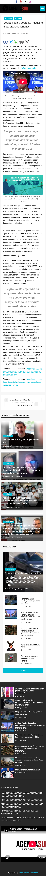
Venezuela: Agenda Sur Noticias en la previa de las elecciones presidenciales (29, 691)
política (18, 18)
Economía (8, 18)
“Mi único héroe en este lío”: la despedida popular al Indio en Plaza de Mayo (29, 760)
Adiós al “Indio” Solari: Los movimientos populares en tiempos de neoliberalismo (30, 615)
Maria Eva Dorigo (11, 589)
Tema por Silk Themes (28, 873)
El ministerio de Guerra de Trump (27, 769)
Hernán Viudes (8, 477)
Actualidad (9, 463)
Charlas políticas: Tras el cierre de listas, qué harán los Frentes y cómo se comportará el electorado (21, 470)
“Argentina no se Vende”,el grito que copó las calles (30, 601)
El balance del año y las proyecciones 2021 (21, 441)
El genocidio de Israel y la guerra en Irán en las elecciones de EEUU (29, 736)
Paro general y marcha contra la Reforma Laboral (29, 658)
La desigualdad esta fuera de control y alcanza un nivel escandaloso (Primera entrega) (22, 371)
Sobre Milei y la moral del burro (30, 646)
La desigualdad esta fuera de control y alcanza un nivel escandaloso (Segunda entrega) (22, 382)
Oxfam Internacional (30, 68)
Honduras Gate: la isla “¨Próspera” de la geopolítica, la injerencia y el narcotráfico (30, 631)
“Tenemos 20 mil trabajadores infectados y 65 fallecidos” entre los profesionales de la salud (20, 501)
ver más (23, 670)
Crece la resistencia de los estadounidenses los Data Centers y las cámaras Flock (23, 579)
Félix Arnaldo (11, 34)
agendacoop (7, 446)
